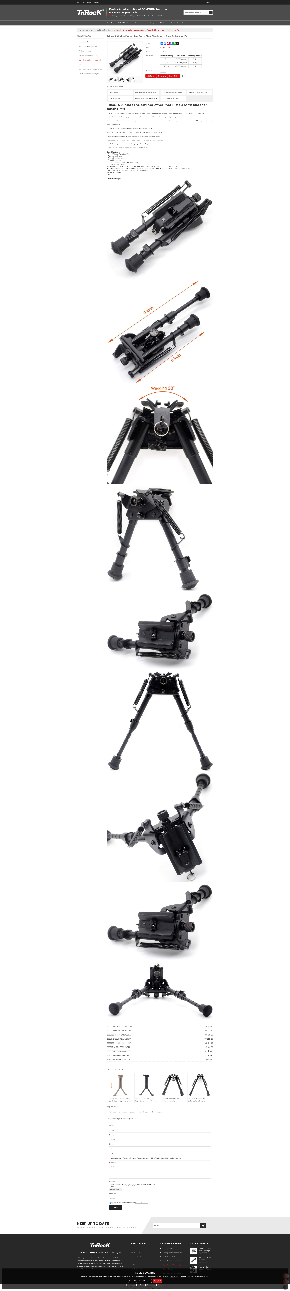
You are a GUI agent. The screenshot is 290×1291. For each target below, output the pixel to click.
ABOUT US (123, 23)
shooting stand (157, 1112)
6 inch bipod (144, 1112)
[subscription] (203, 1225)
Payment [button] (162, 76)
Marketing (161, 1285)
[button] (182, 76)
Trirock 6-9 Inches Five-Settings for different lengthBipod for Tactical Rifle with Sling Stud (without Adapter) (173, 1100)
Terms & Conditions (141, 1203)
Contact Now (174, 76)
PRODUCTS (139, 23)
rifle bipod (112, 1112)
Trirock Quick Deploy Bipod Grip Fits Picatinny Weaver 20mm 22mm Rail (146, 1100)
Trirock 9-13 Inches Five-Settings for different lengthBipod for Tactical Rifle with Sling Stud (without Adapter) (199, 1100)
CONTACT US (177, 23)
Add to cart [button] (151, 76)
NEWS (163, 23)
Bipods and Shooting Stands (102, 30)
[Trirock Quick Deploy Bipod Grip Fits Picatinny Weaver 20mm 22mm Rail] (146, 1085)
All (87, 30)
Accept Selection (144, 1281)
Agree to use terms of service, (129, 1203)
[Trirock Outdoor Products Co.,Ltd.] (90, 12)
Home (81, 30)
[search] (211, 12)
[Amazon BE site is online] (193, 1260)
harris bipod (122, 1112)
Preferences (151, 1285)
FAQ (152, 23)
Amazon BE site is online (205, 1259)
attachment (116, 1189)
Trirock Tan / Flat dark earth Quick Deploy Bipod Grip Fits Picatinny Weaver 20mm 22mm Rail (120, 1100)
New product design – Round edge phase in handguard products (205, 1268)
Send (116, 1207)
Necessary (131, 1285)
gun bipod (133, 1112)
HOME (109, 23)
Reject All (132, 1281)
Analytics (141, 1285)
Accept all (157, 1281)
